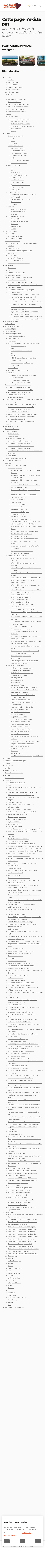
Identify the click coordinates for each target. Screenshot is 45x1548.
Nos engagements (14, 402)
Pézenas (11, 1288)
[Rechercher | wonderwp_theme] (40, 6)
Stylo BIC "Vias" (16, 502)
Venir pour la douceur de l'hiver (19, 1190)
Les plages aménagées (16, 236)
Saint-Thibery (12, 1300)
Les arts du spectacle (15, 260)
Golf (12, 168)
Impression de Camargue (17, 961)
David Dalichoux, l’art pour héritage (20, 922)
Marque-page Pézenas (19, 509)
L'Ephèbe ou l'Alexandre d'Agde (19, 968)
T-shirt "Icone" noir (17, 753)
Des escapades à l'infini (16, 948)
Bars (9, 270)
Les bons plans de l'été (19, 121)
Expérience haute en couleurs (18, 1217)
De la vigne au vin (14, 929)
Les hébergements (12, 92)
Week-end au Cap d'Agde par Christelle (22, 1234)
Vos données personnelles (14, 1307)
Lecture (13, 229)
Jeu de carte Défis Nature (20, 746)
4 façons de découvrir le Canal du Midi (21, 843)
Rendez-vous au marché (16, 1153)
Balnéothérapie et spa (18, 211)
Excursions (14, 224)
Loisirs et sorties (13, 192)
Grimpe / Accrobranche (19, 175)
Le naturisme (12, 1036)
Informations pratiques (13, 333)
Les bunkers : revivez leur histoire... (20, 1053)
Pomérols (11, 1293)
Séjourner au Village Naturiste (18, 370)
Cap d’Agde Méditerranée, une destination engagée (23, 399)
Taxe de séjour (13, 116)
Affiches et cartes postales (17, 555)
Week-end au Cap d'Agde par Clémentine (23, 1236)
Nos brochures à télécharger (15, 760)
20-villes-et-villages (11, 1256)
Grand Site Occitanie (12, 429)
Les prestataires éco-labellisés (18, 412)
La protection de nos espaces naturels (21, 416)
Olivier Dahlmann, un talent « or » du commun (24, 1122)
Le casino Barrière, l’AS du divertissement (22, 1019)
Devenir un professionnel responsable (21, 421)
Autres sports (15, 190)
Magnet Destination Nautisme (21, 729)
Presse (7, 775)
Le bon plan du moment (16, 783)
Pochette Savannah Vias (19, 675)
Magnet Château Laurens (20, 731)
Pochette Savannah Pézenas (21, 670)
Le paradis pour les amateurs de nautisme (23, 1044)
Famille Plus (12, 958)
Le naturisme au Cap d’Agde (18, 1039)
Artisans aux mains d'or (16, 868)
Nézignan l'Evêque (14, 1283)
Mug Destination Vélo (18, 714)
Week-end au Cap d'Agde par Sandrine (22, 1241)
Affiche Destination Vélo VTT (20, 602)
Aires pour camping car (16, 109)
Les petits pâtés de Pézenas (18, 1068)
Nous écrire (9, 424)
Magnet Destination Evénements (22, 743)
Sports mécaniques (17, 187)
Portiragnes (12, 1295)
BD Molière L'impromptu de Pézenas (24, 524)
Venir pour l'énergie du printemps (20, 1188)
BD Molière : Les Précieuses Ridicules (24, 531)
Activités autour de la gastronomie (20, 250)
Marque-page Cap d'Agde (20, 507)
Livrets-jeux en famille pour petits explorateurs (24, 1092)
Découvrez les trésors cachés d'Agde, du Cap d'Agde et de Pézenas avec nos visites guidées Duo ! (24, 943)
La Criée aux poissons (15, 978)
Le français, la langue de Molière (19, 1022)
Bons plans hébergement (17, 111)
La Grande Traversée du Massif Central (21, 983)
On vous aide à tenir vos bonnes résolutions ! (24, 1124)
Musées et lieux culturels (19, 221)
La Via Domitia (13, 997)
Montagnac (12, 1280)
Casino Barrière (16, 197)
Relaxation (14, 214)
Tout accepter (38, 1541)
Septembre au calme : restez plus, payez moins (24, 829)
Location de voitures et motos (21, 351)
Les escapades (13, 85)
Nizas (10, 1285)
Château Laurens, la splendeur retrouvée (25, 521)
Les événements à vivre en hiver (19, 448)
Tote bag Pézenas (17, 680)
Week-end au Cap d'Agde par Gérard (21, 1239)
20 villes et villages (11, 321)
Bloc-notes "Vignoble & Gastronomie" (24, 495)
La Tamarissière (10, 331)
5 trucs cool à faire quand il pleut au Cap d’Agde (25, 851)
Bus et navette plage (18, 346)
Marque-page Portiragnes (20, 512)
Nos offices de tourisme (16, 336)
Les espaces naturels (15, 238)
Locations (11, 97)
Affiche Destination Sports (20, 595)
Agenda (8, 77)
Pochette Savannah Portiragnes (22, 673)
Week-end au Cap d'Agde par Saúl (20, 1244)
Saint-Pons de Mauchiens (17, 1297)
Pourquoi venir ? (13, 434)
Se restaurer (9, 265)
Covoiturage (15, 365)
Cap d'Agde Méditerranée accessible (18, 385)
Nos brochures (13, 368)
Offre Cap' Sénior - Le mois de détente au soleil (24, 787)
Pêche (13, 158)
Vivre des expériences (13, 460)
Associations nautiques (19, 163)
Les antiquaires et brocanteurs (19, 263)
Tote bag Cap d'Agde (18, 678)
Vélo (12, 348)
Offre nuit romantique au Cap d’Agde (21, 795)
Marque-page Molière (18, 516)
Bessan (10, 1266)
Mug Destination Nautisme (20, 712)
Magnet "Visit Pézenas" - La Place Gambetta (26, 741)
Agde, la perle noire (12, 326)
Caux (9, 1271)
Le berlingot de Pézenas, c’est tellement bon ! (24, 1007)
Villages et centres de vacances (19, 107)
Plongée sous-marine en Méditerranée (21, 1136)
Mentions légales (11, 770)
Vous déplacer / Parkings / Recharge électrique (24, 343)
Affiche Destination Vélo (19, 599)
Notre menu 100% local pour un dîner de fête (24, 1105)
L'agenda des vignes (15, 87)
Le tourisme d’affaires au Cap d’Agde (21, 290)
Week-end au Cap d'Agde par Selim (20, 1246)
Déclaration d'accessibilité (14, 773)
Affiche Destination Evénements (22, 604)
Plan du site (9, 765)
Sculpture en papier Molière (21, 700)
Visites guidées (13, 82)
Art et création (10, 253)
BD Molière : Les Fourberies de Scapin (24, 538)
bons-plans (9, 780)
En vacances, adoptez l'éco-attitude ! (21, 951)
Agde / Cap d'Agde (14, 1261)
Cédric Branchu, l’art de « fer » (18, 907)
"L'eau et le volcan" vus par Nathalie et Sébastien (25, 1214)
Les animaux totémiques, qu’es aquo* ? (22, 1051)
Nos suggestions (11, 431)
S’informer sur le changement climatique (22, 414)
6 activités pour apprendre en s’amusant (22, 853)
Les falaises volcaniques (16, 1056)
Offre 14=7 (11, 785)
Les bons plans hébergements (19, 119)
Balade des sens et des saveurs (19, 878)
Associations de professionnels (22, 382)
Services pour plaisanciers (20, 380)
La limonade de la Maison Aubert (19, 985)
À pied (13, 138)
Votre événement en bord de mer (20, 277)
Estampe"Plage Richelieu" (20, 663)
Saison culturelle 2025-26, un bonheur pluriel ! (24, 1161)
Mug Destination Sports (19, 709)
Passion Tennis (13, 1131)
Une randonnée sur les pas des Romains (22, 1180)
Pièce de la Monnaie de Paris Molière (24, 687)
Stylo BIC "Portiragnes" (19, 504)
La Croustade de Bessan (16, 980)
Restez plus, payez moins (17, 817)
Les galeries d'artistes (15, 258)
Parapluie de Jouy (17, 748)
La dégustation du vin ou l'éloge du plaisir (22, 1219)
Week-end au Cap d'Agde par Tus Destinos (23, 1249)
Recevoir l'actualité (11, 426)
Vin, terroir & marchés (12, 241)
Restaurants (12, 268)
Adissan (10, 1258)
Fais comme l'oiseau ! (15, 956)
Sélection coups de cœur (17, 465)
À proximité (12, 455)
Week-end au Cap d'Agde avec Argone (22, 1227)
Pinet (10, 1290)
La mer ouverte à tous (15, 397)
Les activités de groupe (16, 292)
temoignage (9, 1212)
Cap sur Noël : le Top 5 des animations (21, 904)
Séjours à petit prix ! (15, 826)
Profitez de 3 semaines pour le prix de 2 (22, 812)
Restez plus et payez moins (20, 124)
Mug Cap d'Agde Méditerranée (22, 707)
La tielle (10, 995)
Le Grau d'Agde (10, 329)
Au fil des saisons (14, 875)
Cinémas (14, 204)
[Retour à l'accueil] (12, 6)
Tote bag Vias (15, 682)
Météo (7, 763)
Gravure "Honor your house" (21, 656)
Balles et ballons (16, 172)
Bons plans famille (17, 128)
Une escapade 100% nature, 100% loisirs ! (22, 1178)
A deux (13, 131)
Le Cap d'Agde (10, 324)
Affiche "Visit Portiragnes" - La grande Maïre (26, 590)
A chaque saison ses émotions (19, 856)
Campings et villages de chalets (19, 104)
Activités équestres (17, 177)
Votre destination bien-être (17, 1205)
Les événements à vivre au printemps (21, 441)
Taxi (12, 353)
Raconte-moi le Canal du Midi (18, 1224)
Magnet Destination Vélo (19, 726)
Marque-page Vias (17, 514)
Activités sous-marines (18, 155)
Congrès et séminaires (13, 275)
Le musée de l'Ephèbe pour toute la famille (23, 1034)
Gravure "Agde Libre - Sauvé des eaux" (24, 660)
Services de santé (17, 377)
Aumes (10, 1263)
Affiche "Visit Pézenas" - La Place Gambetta (26, 578)
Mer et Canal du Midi (15, 146)
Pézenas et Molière (15, 1134)
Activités (8, 133)
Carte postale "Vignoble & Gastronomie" (25, 651)
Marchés (11, 80)
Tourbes (10, 1302)
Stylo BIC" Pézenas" (18, 499)
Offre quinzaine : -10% (15, 802)
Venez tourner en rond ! (16, 1185)
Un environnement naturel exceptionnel (22, 1171)
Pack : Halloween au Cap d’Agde (19, 809)
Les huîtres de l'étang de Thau (18, 1058)
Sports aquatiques (17, 182)
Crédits (7, 768)
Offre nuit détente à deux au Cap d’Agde (22, 792)
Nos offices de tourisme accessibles (20, 390)
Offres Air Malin (13, 807)
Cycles (13, 170)
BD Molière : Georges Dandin (21, 534)
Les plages (11, 233)
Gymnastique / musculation (20, 185)
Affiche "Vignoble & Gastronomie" (22, 592)
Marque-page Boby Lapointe (21, 519)
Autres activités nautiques (20, 160)
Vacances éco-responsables (18, 1183)
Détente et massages (18, 209)
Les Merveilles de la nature (17, 1066)
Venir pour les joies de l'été (17, 1195)
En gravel (14, 143)
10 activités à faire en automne (18, 839)
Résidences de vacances (17, 99)
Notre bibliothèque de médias (15, 458)
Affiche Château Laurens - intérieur (23, 609)
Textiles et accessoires (16, 665)
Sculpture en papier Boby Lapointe (23, 702)
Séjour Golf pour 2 (14, 822)
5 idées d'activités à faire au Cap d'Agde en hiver (25, 848)
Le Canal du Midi (14, 1009)
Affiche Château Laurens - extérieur (23, 607)
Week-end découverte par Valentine (21, 1251)
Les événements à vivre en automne (21, 446)
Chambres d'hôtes (14, 102)
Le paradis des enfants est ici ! (18, 1041)
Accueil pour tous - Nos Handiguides (21, 392)
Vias (9, 1305)
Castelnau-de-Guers (15, 1268)
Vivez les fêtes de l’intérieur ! (18, 1197)
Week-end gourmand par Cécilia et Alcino (23, 1253)
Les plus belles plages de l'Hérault (20, 1080)
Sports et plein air (14, 165)
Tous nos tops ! (13, 436)
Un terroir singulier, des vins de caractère (22, 1173)
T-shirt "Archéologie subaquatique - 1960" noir (27, 756)
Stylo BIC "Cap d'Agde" (19, 497)
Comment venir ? (14, 338)
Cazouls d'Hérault (14, 1273)
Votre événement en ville (17, 280)
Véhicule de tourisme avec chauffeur (24, 358)
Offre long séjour (14, 790)
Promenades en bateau (19, 153)
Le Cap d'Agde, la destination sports (20, 1012)
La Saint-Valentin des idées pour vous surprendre (25, 992)
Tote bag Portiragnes (18, 685)
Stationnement (16, 360)
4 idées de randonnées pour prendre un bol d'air (25, 846)
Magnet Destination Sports (20, 724)
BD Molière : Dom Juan (19, 536)
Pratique (8, 114)
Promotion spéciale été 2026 (18, 814)
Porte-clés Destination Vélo (20, 721)
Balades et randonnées (16, 136)
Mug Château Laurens (19, 717)
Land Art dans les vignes (16, 1005)
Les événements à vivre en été (19, 443)
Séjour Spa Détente (15, 824)
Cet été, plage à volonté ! (17, 914)
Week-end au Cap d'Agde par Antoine (21, 1231)
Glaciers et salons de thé (16, 273)
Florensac (11, 1275)
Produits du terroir (14, 248)
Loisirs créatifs (16, 226)
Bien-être (11, 207)
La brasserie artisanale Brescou (19, 975)
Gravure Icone (16, 658)
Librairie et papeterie (15, 468)
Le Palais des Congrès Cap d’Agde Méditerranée (25, 285)
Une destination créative (16, 1175)
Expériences (9, 836)
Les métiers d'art (14, 255)
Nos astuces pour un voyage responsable (22, 404)
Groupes (8, 758)
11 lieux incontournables (16, 438)
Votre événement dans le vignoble (20, 282)
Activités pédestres (17, 180)
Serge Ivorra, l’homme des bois (19, 1168)
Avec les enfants (13, 89)
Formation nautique (18, 150)
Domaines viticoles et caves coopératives (22, 243)
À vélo (13, 141)
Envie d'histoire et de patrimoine (19, 953)
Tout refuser (7, 1541)
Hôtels (10, 94)
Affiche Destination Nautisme (21, 597)
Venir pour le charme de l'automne (20, 1192)
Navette (13, 355)
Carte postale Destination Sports (22, 653)
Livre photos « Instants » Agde (21, 553)
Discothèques (16, 202)
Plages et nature (11, 231)
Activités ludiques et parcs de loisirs (23, 194)
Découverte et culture (16, 216)
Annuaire (11, 373)
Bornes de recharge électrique (22, 363)
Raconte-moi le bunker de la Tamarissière (22, 1222)
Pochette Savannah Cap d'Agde (22, 668)
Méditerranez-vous (14, 341)
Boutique (8, 463)
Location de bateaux (18, 148)
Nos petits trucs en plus (16, 395)
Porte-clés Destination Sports (21, 719)
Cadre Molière (16, 704)
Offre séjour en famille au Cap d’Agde (21, 804)
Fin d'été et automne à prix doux (22, 126)
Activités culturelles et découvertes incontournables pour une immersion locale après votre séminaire (26, 307)
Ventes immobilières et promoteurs (23, 375)
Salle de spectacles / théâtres (21, 199)
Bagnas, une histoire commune (22, 551)
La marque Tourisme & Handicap (19, 387)
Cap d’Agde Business (15, 287)
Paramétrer (22, 1541)
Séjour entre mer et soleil (17, 819)
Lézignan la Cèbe (14, 1278)
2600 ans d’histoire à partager (18, 841)
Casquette (14, 751)
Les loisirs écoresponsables (17, 419)
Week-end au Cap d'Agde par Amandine (22, 1229)
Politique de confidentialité (14, 778)
